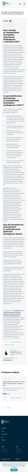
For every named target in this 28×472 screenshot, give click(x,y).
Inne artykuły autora (7, 360)
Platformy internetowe (10, 344)
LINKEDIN (17, 461)
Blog (9, 10)
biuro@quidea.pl (4, 461)
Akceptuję (14, 469)
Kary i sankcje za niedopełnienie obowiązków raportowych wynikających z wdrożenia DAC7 (12, 13)
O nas (2, 431)
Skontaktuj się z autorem (9, 357)
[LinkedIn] (10, 21)
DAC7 (6, 342)
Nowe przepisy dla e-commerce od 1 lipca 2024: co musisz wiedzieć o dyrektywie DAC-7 (13, 383)
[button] (8, 407)
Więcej (5, 393)
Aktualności (4, 434)
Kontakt (3, 440)
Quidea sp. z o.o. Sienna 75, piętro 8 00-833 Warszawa (4, 450)
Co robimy (3, 428)
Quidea (3, 10)
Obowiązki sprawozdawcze (16, 342)
